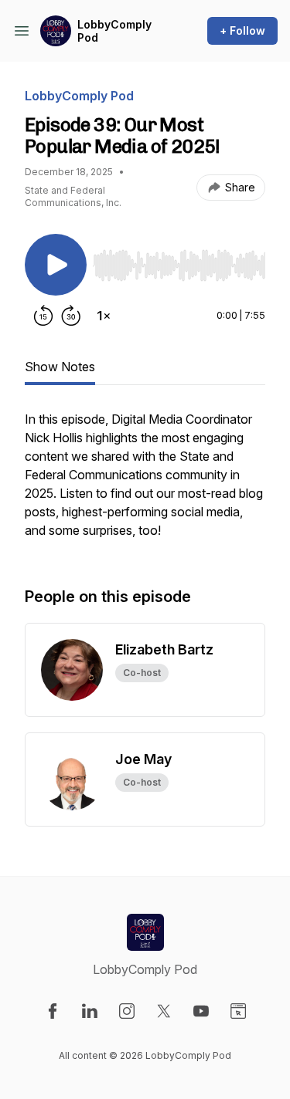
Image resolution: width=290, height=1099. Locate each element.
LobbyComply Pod (114, 31)
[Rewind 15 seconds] (43, 315)
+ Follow (242, 30)
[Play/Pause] (56, 265)
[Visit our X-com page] (164, 1011)
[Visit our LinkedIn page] (89, 1011)
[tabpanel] (145, 482)
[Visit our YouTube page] (201, 1011)
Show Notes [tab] (60, 366)
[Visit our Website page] (238, 1011)
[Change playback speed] (103, 315)
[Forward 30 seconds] (71, 315)
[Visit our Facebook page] (52, 1011)
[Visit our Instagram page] (127, 1011)
